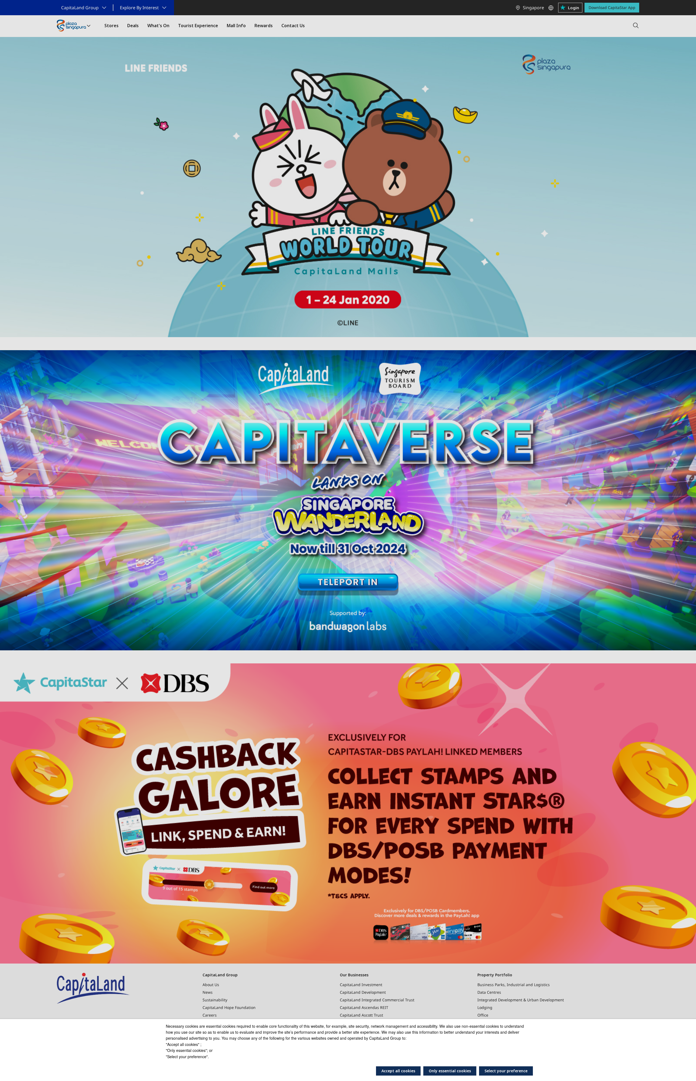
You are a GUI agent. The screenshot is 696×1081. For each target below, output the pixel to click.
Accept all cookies (398, 1070)
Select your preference (505, 1070)
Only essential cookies (450, 1070)
